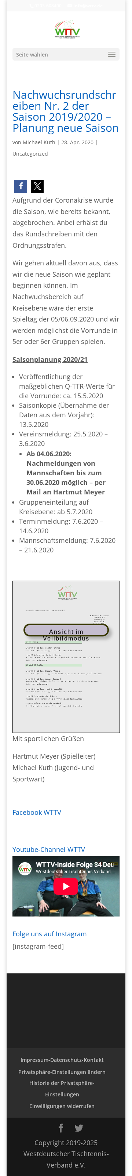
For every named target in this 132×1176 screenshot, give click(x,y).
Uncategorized (30, 153)
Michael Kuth (39, 142)
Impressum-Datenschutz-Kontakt (62, 1059)
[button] (20, 186)
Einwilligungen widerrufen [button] (62, 1106)
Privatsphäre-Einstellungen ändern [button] (62, 1071)
